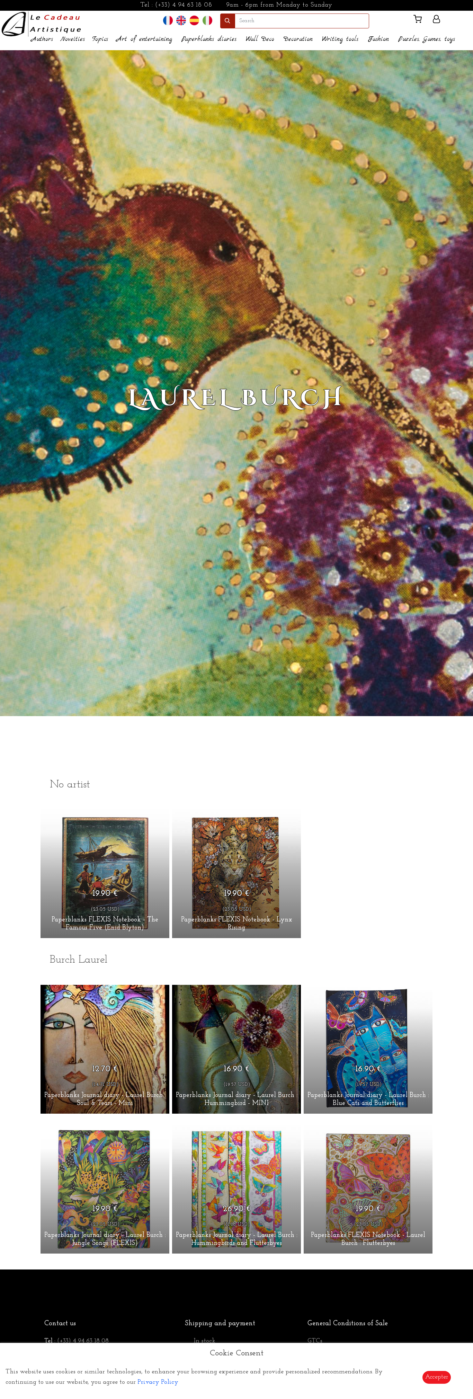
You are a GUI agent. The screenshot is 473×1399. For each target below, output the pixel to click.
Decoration (298, 39)
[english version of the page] (181, 20)
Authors (42, 39)
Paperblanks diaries (209, 39)
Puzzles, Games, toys (426, 39)
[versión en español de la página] (194, 20)
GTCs (314, 1341)
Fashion (378, 39)
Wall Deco (260, 39)
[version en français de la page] (168, 20)
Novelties (72, 39)
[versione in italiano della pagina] (207, 20)
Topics (100, 39)
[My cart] (420, 21)
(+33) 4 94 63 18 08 (183, 5)
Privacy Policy (157, 1382)
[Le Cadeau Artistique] (41, 23)
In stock (204, 1341)
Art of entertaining (144, 39)
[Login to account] (436, 20)
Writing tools (340, 39)
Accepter (436, 1377)
